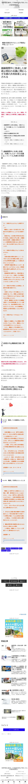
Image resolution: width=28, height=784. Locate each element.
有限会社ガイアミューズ (20, 775)
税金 (21, 548)
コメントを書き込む (14, 729)
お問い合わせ (7, 773)
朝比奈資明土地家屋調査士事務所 (7, 776)
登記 (3, 548)
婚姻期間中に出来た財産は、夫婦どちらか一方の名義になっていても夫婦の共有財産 (14, 127)
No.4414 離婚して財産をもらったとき (14, 143)
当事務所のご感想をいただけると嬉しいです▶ (14, 18)
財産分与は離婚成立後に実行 (11, 133)
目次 (12, 122)
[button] (18, 585)
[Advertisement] (14, 565)
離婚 (9, 550)
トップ (7, 771)
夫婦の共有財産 (15, 548)
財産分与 (7, 131)
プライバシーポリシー (21, 773)
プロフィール (21, 771)
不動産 (8, 548)
